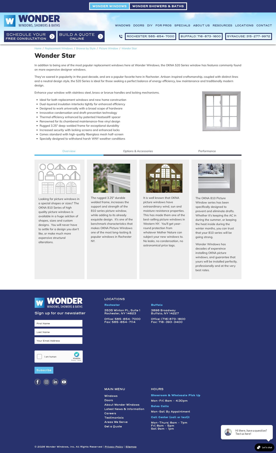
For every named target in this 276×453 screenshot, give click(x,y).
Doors (138, 25)
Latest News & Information (124, 409)
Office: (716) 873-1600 (168, 319)
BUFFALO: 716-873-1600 (201, 36)
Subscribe (43, 370)
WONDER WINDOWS (109, 6)
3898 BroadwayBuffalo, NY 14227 (165, 312)
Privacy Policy (114, 446)
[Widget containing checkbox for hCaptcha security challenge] (58, 356)
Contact (264, 25)
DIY (150, 25)
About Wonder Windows (121, 404)
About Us (201, 25)
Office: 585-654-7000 (122, 319)
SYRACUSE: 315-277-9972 (248, 36)
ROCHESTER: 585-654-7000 (150, 36)
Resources (222, 25)
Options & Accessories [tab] (138, 151)
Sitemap (131, 446)
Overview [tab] (69, 151)
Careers (110, 413)
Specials (182, 25)
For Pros (163, 25)
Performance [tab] (207, 151)
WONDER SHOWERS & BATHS (158, 6)
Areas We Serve (116, 422)
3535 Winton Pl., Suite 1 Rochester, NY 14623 (122, 312)
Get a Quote (113, 426)
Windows (122, 25)
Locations (244, 25)
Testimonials (114, 417)
